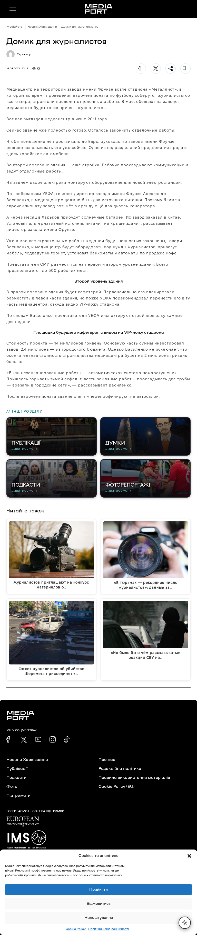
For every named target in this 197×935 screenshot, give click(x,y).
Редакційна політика (119, 769)
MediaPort (14, 26)
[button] (189, 855)
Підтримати (18, 795)
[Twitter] (156, 68)
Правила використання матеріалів (134, 778)
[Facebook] (141, 68)
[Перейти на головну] (98, 9)
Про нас (106, 760)
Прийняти (98, 889)
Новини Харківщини (42, 26)
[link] (9, 739)
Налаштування (98, 918)
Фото (11, 786)
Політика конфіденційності (108, 928)
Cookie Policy (76, 928)
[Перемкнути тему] (185, 923)
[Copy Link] (185, 68)
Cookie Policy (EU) (116, 786)
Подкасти (16, 778)
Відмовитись (99, 904)
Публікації (16, 769)
